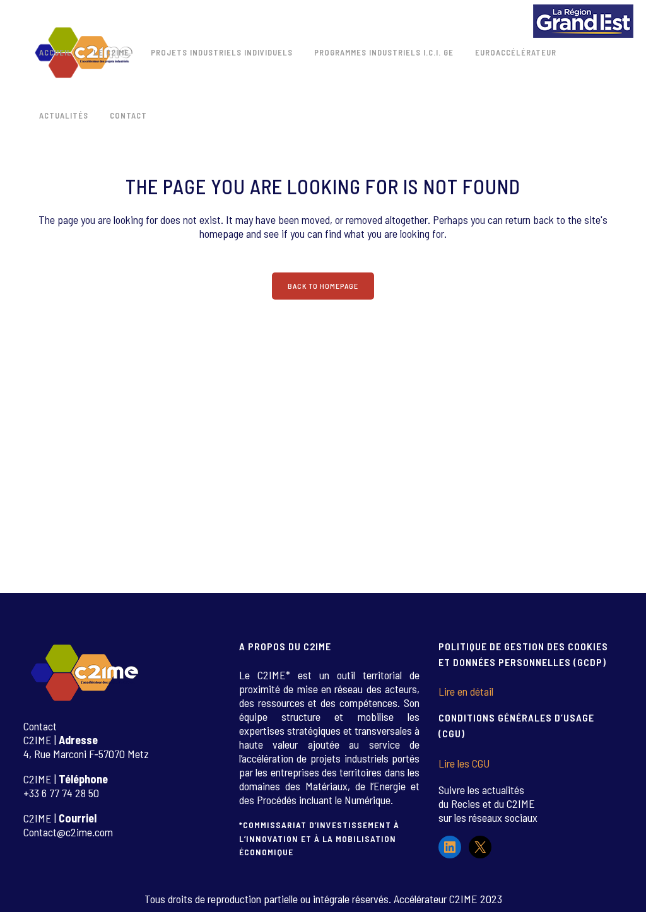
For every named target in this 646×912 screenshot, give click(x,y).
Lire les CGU (464, 763)
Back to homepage (323, 285)
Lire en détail (465, 691)
